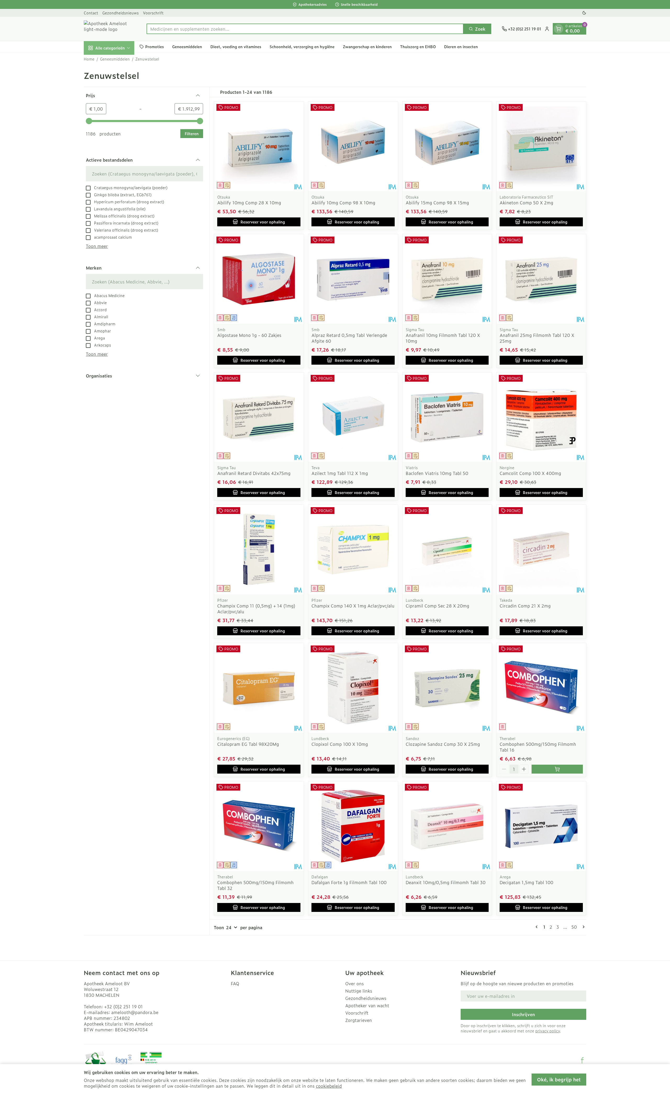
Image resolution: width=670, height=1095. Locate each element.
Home (89, 59)
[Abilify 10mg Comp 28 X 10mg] (259, 146)
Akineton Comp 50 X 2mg (526, 202)
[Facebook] (582, 1060)
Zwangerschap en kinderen (367, 46)
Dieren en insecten (461, 46)
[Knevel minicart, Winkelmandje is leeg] (558, 29)
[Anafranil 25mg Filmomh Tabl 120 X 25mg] (541, 279)
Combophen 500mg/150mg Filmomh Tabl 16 (538, 747)
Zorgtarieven (358, 1020)
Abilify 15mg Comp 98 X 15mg (437, 202)
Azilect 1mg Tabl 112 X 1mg (339, 473)
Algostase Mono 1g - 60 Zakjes (249, 335)
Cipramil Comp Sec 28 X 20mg (437, 606)
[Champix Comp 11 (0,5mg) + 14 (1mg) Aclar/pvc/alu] (259, 549)
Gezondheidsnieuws (120, 12)
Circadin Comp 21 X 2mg (525, 606)
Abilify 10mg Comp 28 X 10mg (249, 202)
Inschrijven (523, 1014)
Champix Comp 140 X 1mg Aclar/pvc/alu (352, 606)
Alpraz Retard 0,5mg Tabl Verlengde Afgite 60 (349, 338)
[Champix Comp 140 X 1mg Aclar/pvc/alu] (353, 549)
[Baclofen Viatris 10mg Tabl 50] (447, 417)
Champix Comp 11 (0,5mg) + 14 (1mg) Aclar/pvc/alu (256, 609)
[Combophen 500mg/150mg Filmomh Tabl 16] (541, 688)
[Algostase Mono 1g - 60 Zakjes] (259, 279)
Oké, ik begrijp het (559, 1079)
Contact (91, 12)
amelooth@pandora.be (134, 1012)
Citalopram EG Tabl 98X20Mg (248, 744)
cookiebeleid (329, 1086)
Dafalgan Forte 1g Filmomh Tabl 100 (349, 882)
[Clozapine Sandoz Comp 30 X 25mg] (447, 688)
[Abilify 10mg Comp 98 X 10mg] (353, 146)
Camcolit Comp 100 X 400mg (530, 473)
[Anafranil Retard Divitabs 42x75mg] (259, 417)
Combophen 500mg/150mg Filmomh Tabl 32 (255, 885)
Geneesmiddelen (187, 46)
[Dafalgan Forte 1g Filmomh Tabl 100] (353, 826)
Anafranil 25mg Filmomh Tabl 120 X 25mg (537, 338)
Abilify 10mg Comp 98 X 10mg (343, 202)
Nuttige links (358, 991)
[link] (537, 927)
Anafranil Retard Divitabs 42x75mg (254, 473)
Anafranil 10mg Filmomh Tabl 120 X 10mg (443, 338)
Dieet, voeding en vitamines (235, 46)
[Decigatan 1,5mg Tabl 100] (541, 826)
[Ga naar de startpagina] (110, 29)
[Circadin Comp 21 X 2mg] (541, 549)
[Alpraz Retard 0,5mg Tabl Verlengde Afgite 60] (353, 279)
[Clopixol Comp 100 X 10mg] (353, 688)
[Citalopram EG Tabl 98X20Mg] (259, 688)
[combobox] (305, 29)
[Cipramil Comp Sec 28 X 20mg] (447, 549)
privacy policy (547, 1030)
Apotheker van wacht (367, 1005)
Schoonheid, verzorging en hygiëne (302, 46)
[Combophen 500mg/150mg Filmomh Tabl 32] (259, 826)
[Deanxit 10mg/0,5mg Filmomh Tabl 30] (447, 826)
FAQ (235, 983)
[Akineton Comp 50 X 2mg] (541, 146)
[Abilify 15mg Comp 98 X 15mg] (447, 146)
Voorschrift (153, 12)
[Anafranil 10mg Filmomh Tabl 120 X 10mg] (447, 279)
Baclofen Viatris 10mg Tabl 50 (437, 473)
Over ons (354, 983)
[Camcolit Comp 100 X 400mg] (541, 417)
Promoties (154, 46)
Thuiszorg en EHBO (418, 46)
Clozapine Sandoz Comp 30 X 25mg (443, 744)
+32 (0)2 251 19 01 (123, 1006)
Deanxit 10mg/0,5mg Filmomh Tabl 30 (445, 882)
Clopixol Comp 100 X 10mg (339, 744)
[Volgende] (582, 927)
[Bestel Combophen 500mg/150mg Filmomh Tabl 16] (557, 769)
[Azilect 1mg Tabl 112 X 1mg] (353, 417)
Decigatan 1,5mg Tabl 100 (526, 882)
